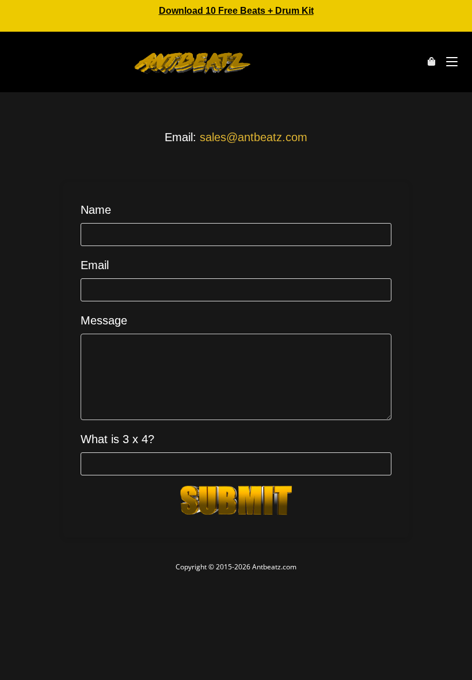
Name (96, 209)
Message (104, 320)
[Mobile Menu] (447, 61)
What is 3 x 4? (117, 439)
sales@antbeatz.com (253, 137)
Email (95, 265)
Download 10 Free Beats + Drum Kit (236, 11)
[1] (236, 500)
